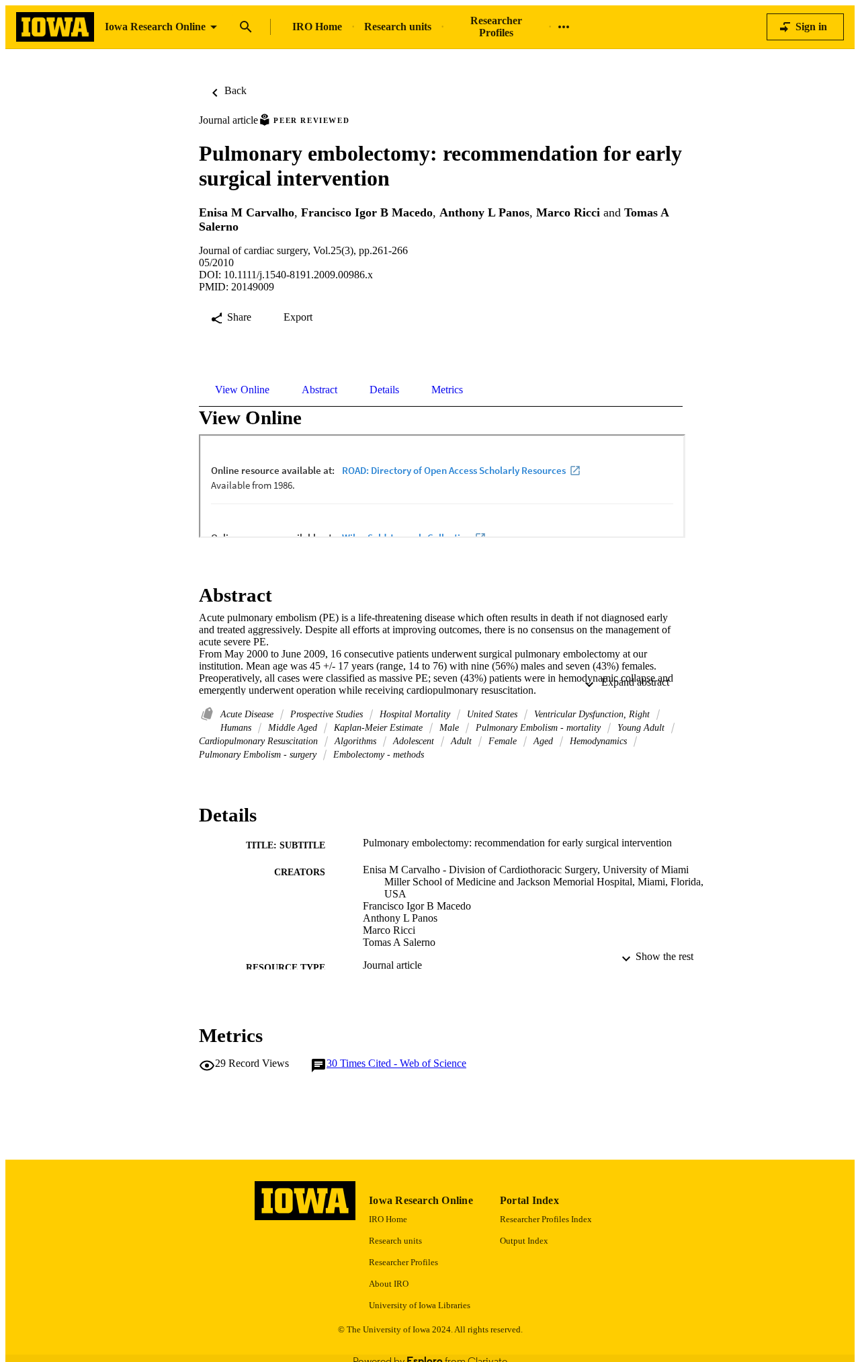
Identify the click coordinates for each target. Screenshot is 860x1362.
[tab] (242, 390)
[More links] (563, 26)
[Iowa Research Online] (55, 27)
